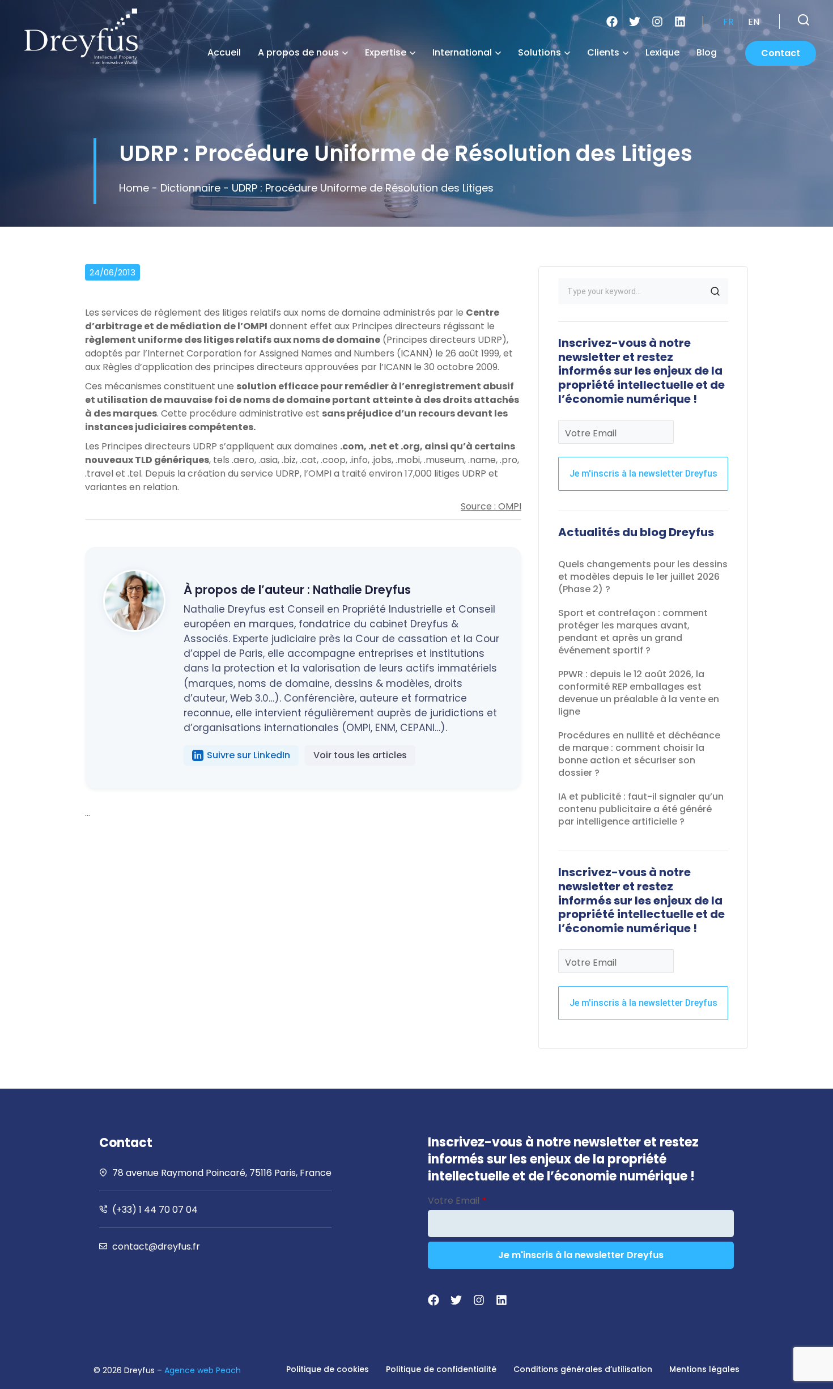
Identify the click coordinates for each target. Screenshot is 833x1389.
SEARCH (715, 291)
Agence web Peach (202, 1370)
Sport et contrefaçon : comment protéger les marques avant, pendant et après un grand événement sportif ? (633, 631)
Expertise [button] (385, 52)
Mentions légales (704, 1369)
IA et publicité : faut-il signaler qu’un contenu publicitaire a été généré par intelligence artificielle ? (641, 809)
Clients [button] (603, 52)
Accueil (224, 52)
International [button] (462, 52)
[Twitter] (634, 21)
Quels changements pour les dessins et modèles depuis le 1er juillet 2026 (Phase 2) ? (643, 577)
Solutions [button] (539, 52)
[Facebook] (612, 21)
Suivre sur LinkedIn (248, 755)
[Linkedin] (680, 21)
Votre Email (591, 433)
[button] (803, 20)
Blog (706, 52)
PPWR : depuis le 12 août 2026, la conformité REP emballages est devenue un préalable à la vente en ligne (638, 693)
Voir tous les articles (360, 755)
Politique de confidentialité (441, 1369)
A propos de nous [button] (298, 52)
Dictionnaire (190, 188)
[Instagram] (657, 21)
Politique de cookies (327, 1369)
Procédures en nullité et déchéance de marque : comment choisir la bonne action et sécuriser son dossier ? (639, 754)
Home (134, 188)
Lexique (662, 52)
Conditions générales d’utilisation (582, 1369)
